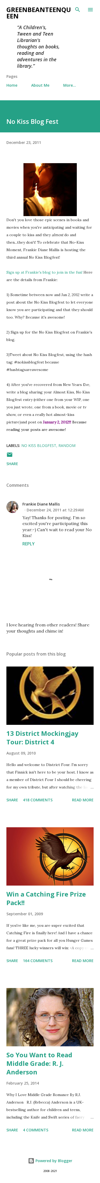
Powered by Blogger (53, 1160)
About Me (40, 85)
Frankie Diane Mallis (41, 504)
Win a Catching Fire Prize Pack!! (46, 898)
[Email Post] (9, 456)
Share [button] (12, 463)
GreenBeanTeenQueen (38, 12)
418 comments (38, 799)
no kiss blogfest (38, 445)
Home (11, 85)
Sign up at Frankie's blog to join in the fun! (44, 272)
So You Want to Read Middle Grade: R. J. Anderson (39, 1063)
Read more (83, 799)
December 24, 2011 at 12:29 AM (55, 509)
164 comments (38, 960)
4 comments (35, 1129)
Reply (28, 544)
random (66, 445)
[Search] (77, 9)
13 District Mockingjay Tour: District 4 (42, 737)
